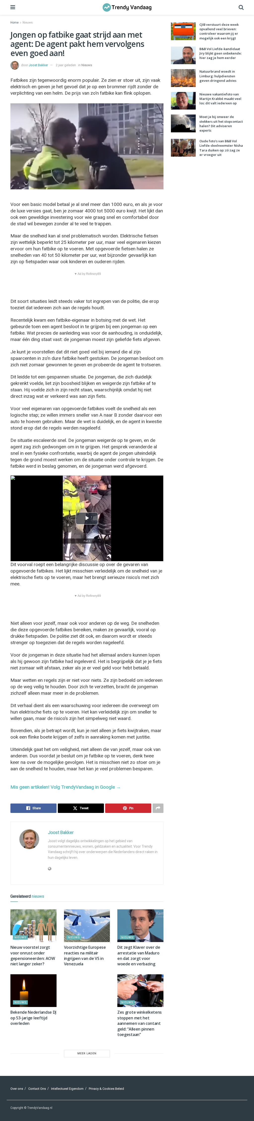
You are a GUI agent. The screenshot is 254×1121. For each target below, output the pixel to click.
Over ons (16, 1089)
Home (14, 22)
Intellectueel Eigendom (67, 1089)
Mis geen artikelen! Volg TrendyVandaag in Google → (65, 787)
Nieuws (28, 22)
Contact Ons (37, 1089)
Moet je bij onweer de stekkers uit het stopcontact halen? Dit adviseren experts (221, 124)
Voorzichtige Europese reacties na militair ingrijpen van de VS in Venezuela (85, 956)
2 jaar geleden (66, 65)
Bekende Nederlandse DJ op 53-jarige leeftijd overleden (33, 1017)
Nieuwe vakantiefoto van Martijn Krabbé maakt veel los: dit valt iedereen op (220, 98)
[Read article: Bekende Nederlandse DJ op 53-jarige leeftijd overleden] (33, 990)
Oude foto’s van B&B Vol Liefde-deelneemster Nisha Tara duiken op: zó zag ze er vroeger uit (221, 148)
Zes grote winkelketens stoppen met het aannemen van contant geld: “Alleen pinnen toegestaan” (139, 1023)
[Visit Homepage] (127, 7)
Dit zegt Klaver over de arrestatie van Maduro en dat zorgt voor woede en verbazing (138, 956)
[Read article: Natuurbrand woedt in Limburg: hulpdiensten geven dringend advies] (183, 78)
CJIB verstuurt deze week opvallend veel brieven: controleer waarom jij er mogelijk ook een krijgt (219, 31)
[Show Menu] (12, 7)
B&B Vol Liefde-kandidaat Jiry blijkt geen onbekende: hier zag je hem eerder (220, 53)
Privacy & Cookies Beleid (106, 1089)
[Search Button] (241, 7)
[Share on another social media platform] (158, 808)
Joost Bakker (38, 65)
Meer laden (86, 1053)
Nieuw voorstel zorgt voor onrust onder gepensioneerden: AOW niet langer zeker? (32, 956)
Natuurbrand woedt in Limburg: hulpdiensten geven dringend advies (217, 76)
